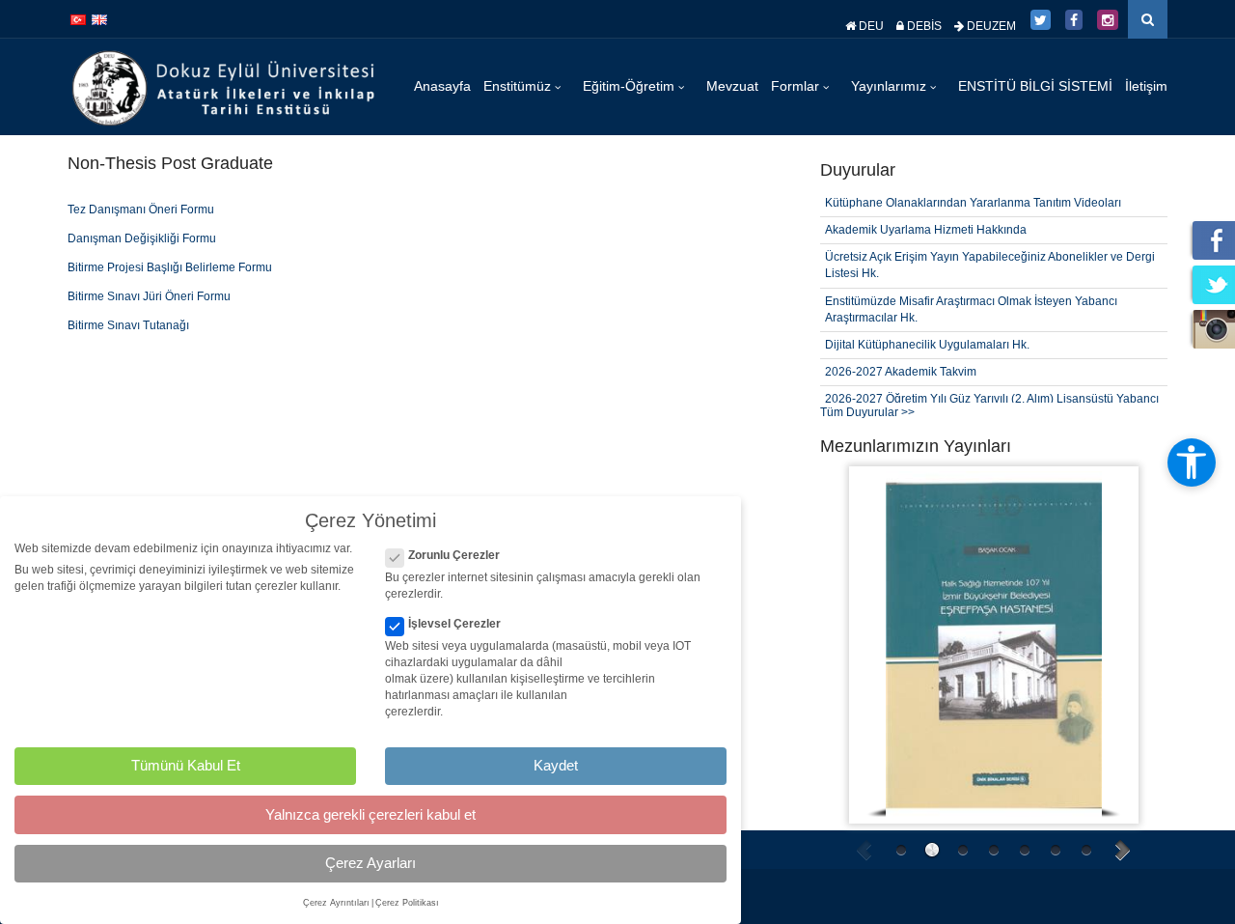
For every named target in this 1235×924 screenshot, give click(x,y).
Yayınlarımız (890, 86)
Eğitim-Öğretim (630, 86)
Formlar (797, 86)
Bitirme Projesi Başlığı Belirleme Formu (170, 267)
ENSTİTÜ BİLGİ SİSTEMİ (1035, 86)
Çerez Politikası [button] (407, 903)
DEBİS (923, 26)
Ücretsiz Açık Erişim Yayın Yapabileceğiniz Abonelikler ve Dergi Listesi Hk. (990, 265)
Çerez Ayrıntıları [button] (336, 903)
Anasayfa (442, 86)
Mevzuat (732, 86)
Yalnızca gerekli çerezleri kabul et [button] (370, 814)
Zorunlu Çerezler (454, 555)
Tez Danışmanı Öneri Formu (141, 209)
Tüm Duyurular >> (867, 412)
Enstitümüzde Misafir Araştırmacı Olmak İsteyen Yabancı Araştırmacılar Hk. (971, 309)
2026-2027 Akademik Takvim (900, 371)
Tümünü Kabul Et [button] (185, 765)
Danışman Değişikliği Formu (142, 238)
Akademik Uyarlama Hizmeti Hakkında (926, 230)
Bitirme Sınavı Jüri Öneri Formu (149, 296)
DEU (870, 26)
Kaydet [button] (556, 765)
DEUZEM (990, 26)
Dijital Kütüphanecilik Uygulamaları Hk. (927, 344)
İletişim (1146, 86)
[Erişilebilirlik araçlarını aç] (1191, 462)
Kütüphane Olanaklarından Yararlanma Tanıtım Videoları (973, 203)
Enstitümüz (519, 86)
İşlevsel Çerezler (454, 623)
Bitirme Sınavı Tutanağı (128, 325)
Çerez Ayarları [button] (370, 862)
